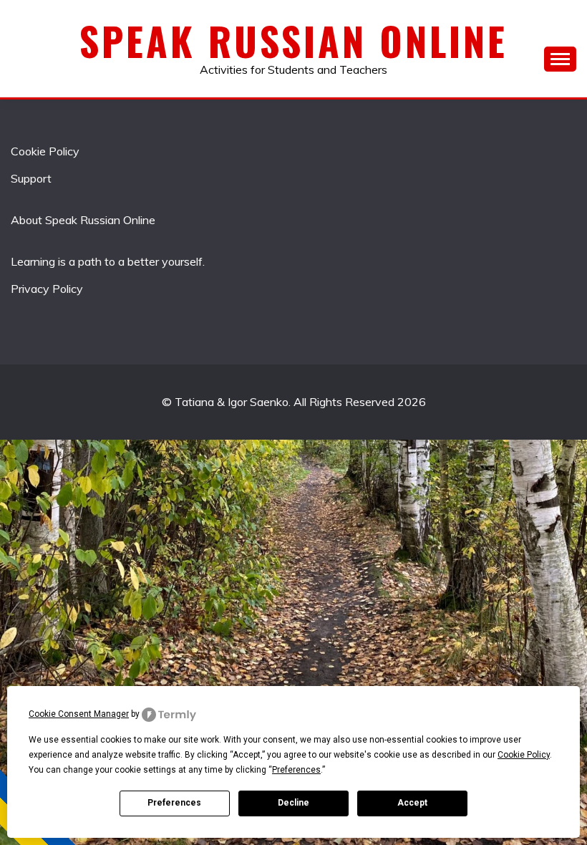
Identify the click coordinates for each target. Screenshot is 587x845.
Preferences (174, 803)
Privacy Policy (47, 288)
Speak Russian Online (293, 40)
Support (31, 178)
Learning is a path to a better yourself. (108, 261)
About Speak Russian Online (83, 220)
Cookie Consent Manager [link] (79, 714)
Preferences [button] (296, 770)
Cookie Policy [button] (524, 755)
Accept (412, 803)
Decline (293, 803)
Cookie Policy (45, 151)
